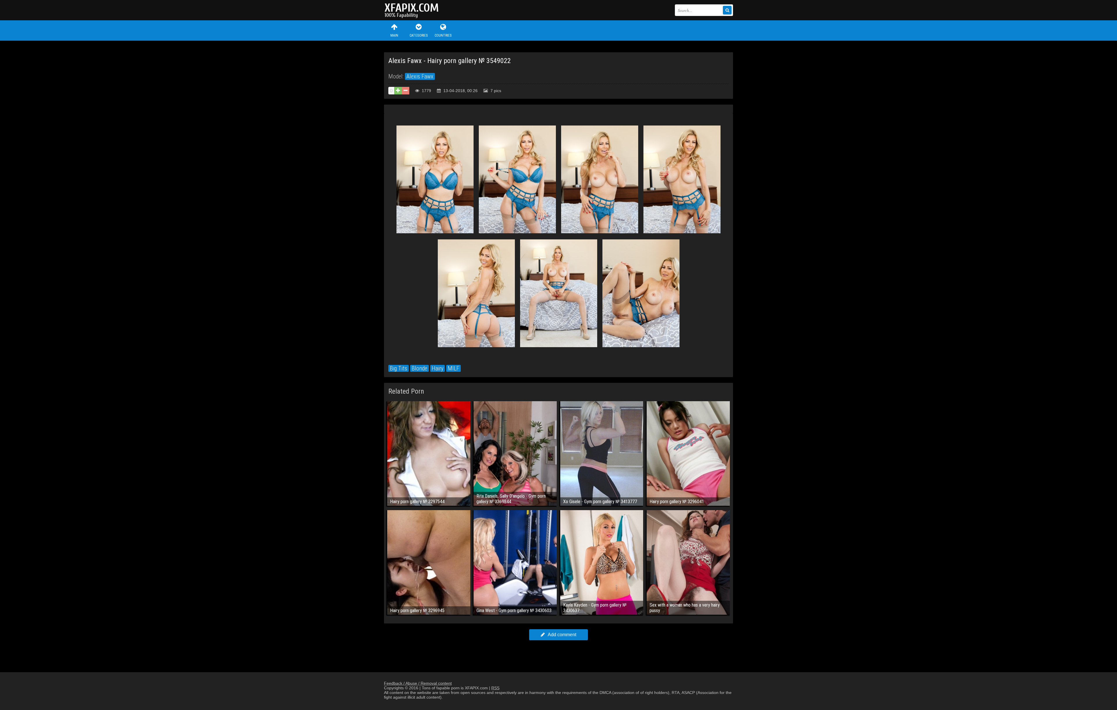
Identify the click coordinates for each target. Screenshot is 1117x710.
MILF (453, 368)
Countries (443, 35)
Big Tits (398, 368)
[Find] (727, 10)
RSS (495, 688)
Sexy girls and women (413, 10)
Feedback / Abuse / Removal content (418, 683)
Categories (419, 35)
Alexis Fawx (419, 76)
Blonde (419, 368)
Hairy (437, 368)
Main (394, 35)
